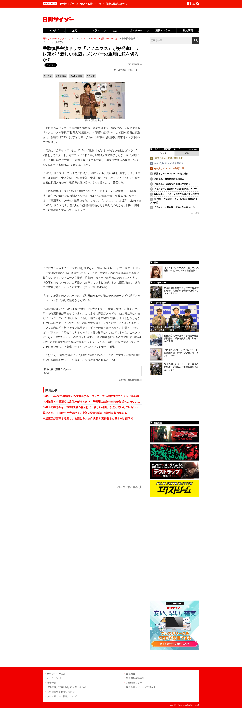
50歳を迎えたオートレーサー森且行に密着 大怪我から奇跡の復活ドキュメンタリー (181, 291)
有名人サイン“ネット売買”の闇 (169, 168)
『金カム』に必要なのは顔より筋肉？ (172, 184)
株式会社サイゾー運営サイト (141, 687)
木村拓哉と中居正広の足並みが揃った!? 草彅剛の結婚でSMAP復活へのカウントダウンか (92, 401)
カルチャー (136, 30)
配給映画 (188, 30)
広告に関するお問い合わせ (61, 692)
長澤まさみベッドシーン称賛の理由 (171, 173)
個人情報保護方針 (135, 678)
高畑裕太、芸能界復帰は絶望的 (169, 178)
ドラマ (96, 30)
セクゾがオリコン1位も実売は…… (170, 163)
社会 (114, 30)
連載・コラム (162, 30)
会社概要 (130, 673)
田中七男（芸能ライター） (130, 70)
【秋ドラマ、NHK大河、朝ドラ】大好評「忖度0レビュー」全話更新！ (181, 269)
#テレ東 (91, 76)
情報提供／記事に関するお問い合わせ (66, 687)
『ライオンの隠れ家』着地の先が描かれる (174, 207)
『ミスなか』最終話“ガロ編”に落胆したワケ (175, 189)
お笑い (75, 30)
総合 (187, 153)
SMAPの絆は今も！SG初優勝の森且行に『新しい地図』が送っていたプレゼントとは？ (92, 407)
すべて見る (192, 149)
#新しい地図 (76, 76)
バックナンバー (55, 678)
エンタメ (162, 153)
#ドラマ (48, 76)
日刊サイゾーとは (56, 673)
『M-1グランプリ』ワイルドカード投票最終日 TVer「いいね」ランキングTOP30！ (181, 353)
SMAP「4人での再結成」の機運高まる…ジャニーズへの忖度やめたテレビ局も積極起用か (92, 396)
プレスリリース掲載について (62, 696)
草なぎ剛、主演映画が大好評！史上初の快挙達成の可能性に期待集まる (85, 412)
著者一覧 (51, 682)
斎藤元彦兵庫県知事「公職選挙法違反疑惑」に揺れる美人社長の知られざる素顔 (181, 338)
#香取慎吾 (61, 76)
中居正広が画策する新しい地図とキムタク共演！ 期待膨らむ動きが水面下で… (89, 418)
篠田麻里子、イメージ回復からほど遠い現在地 (176, 194)
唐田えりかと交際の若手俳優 (168, 158)
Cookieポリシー (134, 682)
